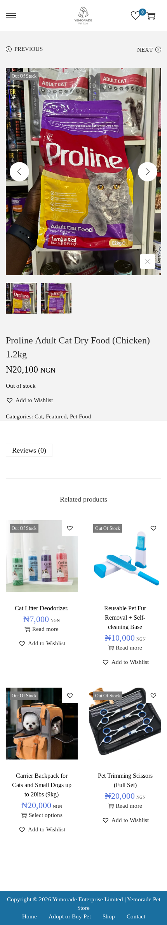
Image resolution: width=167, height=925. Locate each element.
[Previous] (19, 171)
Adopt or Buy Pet (70, 916)
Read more (45, 629)
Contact (136, 916)
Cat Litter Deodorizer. (41, 608)
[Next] (147, 171)
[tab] (83, 450)
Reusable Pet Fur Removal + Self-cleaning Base (125, 617)
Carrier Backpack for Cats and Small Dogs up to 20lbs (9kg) (41, 785)
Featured (56, 416)
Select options (46, 815)
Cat (39, 416)
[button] (29, 400)
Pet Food (80, 416)
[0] (135, 15)
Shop (109, 916)
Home (29, 916)
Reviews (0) (29, 450)
